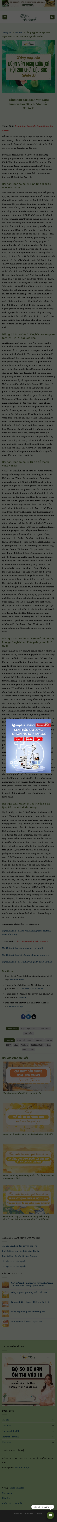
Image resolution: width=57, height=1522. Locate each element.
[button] (4, 1519)
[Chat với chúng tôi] (50, 1515)
